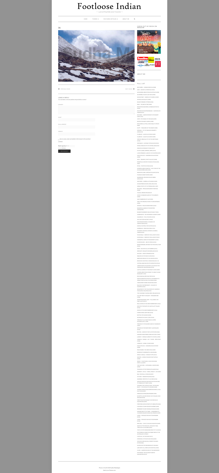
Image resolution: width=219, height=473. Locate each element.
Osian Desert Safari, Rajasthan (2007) (147, 282)
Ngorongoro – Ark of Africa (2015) (146, 242)
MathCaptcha (64, 148)
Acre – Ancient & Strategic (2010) (146, 89)
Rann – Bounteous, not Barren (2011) (147, 248)
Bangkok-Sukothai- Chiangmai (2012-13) (148, 260)
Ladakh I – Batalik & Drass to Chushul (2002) (148, 336)
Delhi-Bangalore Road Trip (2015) (146, 276)
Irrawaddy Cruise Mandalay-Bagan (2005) (148, 409)
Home (85, 19)
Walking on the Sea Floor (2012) (145, 256)
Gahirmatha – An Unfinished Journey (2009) (148, 214)
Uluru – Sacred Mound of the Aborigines (148, 450)
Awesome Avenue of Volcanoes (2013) (147, 258)
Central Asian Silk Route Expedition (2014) (148, 263)
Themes (95, 19)
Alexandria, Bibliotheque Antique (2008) (148, 92)
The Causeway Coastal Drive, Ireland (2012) (148, 293)
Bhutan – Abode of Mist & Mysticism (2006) (148, 332)
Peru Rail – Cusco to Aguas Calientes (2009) (148, 423)
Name (60, 117)
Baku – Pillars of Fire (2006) (144, 104)
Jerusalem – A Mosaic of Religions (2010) (148, 143)
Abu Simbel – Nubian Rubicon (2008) (146, 87)
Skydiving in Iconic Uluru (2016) (145, 317)
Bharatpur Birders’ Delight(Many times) (148, 212)
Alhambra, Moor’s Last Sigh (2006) (146, 94)
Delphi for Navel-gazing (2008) (145, 121)
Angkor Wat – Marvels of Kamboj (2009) (148, 97)
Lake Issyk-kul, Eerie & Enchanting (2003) (148, 447)
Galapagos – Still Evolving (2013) (146, 217)
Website (60, 131)
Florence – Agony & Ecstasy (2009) (146, 134)
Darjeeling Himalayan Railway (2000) (146, 393)
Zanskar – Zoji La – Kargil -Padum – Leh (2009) (149, 371)
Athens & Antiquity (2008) (144, 99)
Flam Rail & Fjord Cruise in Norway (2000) (148, 406)
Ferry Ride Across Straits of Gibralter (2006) (149, 404)
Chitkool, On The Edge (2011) (145, 436)
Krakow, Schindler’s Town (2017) (146, 148)
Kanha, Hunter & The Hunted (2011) (146, 225)
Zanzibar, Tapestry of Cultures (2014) (147, 379)
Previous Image (65, 89)
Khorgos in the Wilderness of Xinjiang (147, 445)
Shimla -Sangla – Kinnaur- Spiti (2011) (147, 354)
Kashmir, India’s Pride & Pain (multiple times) (148, 334)
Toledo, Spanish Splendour (144, 192)
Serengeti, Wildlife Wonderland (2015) (147, 251)
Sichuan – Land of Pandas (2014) (145, 253)
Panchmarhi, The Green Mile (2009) (146, 349)
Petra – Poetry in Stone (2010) (145, 166)
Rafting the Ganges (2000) (144, 315)
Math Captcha (62, 146)
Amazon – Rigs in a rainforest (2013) (146, 205)
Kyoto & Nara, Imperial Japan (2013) (146, 150)
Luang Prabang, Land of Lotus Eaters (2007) (149, 153)
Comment (60, 104)
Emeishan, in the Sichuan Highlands (146, 438)
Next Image (128, 89)
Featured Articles (110, 19)
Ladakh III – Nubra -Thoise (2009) (145, 343)
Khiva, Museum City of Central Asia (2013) (148, 145)
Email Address (62, 124)
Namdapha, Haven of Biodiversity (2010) (147, 239)
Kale (104, 470)
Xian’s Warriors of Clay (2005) (145, 199)
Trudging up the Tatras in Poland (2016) (147, 369)
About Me (126, 19)
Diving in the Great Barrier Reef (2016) (147, 310)
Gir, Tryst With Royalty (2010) (145, 219)
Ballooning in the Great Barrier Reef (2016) (148, 303)
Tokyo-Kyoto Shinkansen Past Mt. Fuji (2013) (149, 430)
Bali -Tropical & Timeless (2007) (145, 374)
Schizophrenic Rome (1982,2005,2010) (147, 183)
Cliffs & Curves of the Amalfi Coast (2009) (148, 269)
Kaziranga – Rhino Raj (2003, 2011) (146, 228)
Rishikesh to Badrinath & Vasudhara (147, 352)
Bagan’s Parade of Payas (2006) (145, 102)
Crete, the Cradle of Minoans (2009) (146, 119)
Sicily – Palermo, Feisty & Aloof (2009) (147, 159)
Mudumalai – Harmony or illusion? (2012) (148, 234)
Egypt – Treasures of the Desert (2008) (147, 128)
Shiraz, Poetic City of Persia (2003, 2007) (147, 186)
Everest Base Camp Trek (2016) (145, 312)
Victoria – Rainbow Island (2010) (145, 376)
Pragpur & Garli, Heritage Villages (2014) (148, 172)
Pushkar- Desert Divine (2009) (145, 174)
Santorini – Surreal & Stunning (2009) (147, 181)
